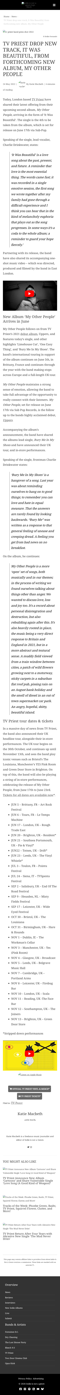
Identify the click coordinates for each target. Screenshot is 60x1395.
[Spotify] (29, 1389)
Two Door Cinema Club (16, 1358)
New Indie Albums (14, 1307)
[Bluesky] (42, 1389)
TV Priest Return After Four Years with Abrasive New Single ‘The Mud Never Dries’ (27, 1236)
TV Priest (38, 99)
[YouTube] (38, 1389)
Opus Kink (10, 1363)
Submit (8, 1318)
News (7, 1292)
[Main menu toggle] (54, 5)
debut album (28, 334)
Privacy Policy (25, 1378)
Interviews (10, 1302)
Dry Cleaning (11, 1337)
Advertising (38, 1378)
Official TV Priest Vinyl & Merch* (31, 1088)
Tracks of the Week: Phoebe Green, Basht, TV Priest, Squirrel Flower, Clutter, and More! (29, 1208)
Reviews (9, 1297)
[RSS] (33, 1389)
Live (7, 1313)
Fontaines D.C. (11, 1331)
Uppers (8, 420)
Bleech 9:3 (10, 1347)
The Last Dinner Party (15, 1342)
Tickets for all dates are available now (28, 795)
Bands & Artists (15, 1324)
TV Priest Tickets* (31, 1096)
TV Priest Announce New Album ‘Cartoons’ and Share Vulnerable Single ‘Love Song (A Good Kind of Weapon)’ (28, 1180)
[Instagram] (25, 1389)
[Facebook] (20, 1389)
